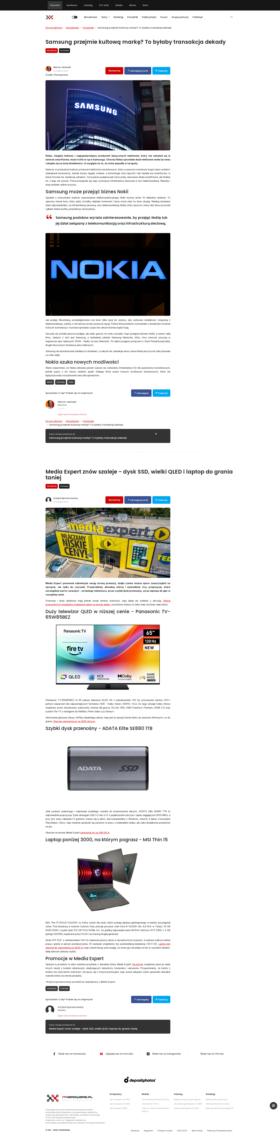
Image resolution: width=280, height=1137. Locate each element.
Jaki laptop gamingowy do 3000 (188, 1104)
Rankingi (118, 17)
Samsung (60, 382)
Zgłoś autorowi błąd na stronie (72, 414)
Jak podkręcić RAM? (118, 1108)
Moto (145, 5)
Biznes (132, 5)
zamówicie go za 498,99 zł (94, 832)
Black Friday (197, 1131)
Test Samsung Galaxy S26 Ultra (155, 1099)
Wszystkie (55, 5)
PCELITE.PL (182, 1131)
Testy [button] (104, 17)
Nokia (71, 382)
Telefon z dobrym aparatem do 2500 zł (155, 1109)
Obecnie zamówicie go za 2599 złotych (74, 721)
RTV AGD (104, 5)
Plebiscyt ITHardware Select (219, 1131)
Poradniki (132, 17)
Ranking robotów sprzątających (219, 1108)
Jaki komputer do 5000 (120, 1104)
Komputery (51, 988)
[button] (231, 17)
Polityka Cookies (165, 1131)
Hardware (71, 5)
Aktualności (90, 17)
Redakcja (135, 1131)
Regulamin (148, 1131)
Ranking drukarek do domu (217, 1104)
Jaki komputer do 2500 (120, 1099)
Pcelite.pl (198, 17)
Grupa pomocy (180, 17)
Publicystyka (149, 17)
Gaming (88, 5)
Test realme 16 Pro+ (150, 1104)
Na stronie (137, 964)
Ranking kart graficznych (216, 1099)
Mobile (119, 5)
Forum (164, 17)
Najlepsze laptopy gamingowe (187, 1099)
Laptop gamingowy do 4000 (186, 1108)
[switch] (75, 17)
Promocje (64, 988)
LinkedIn (61, 408)
